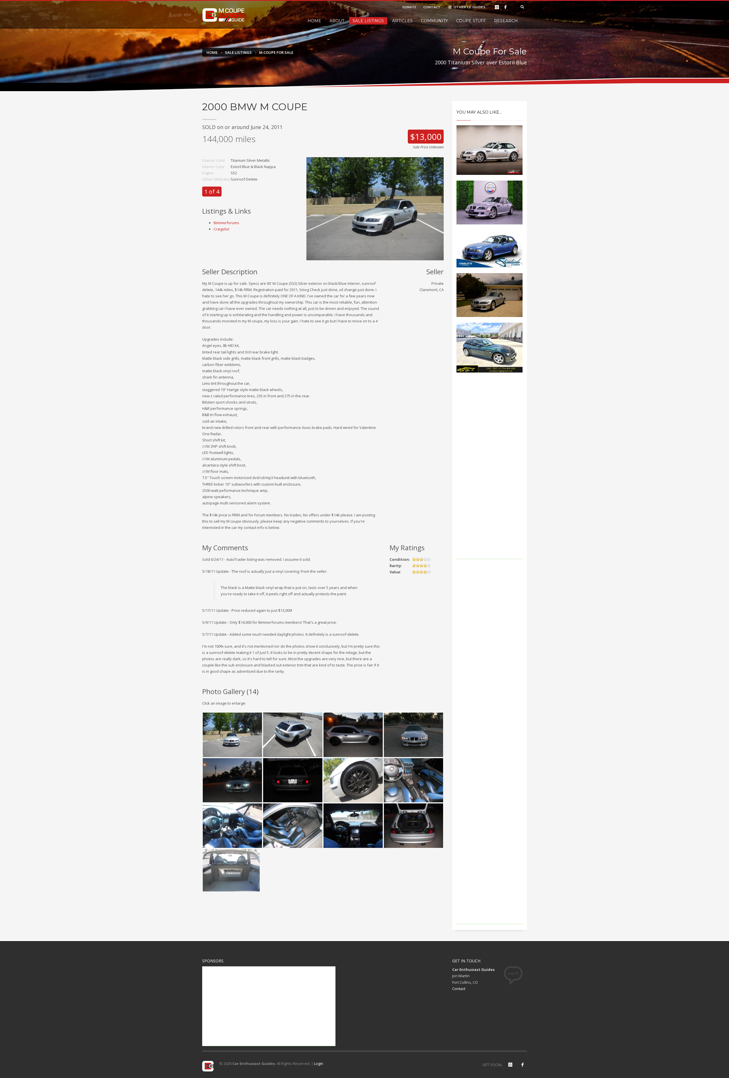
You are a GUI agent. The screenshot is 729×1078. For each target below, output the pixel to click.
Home (314, 20)
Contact (458, 988)
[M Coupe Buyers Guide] (223, 15)
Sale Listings (368, 20)
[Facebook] (505, 7)
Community (434, 20)
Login (318, 1063)
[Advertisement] (489, 473)
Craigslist (221, 229)
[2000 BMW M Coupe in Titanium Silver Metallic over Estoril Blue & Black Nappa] (375, 208)
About (336, 20)
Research (506, 20)
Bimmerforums (226, 222)
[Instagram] (497, 7)
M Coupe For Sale (276, 52)
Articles (402, 20)
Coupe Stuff (471, 20)
